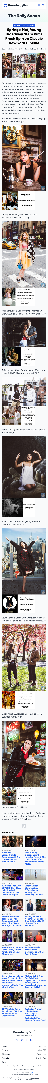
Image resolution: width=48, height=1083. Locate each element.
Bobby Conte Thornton (28, 311)
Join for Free (41, 1058)
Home (4, 1046)
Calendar (5, 1058)
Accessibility (30, 1066)
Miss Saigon (22, 118)
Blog (4, 1062)
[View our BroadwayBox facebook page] (26, 1040)
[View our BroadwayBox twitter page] (17, 1040)
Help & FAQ (41, 1050)
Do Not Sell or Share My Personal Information (25, 1074)
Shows (4, 1050)
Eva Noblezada (9, 118)
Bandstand (32, 618)
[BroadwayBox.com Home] (16, 5)
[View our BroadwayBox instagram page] (21, 1040)
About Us (42, 1046)
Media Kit (38, 1066)
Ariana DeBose (8, 311)
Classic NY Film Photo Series (24, 25)
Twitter (15, 819)
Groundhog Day (22, 429)
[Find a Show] (43, 5)
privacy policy (34, 1078)
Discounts (6, 1054)
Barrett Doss (8, 429)
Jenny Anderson (27, 86)
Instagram (6, 819)
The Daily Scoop (24, 15)
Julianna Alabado (10, 92)
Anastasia (23, 214)
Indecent (40, 370)
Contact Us (41, 1054)
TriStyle (36, 89)
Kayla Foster (24, 89)
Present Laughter (22, 521)
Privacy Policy (11, 1066)
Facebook (26, 819)
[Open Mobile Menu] (38, 5)
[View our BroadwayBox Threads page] (30, 1040)
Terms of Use (21, 1066)
